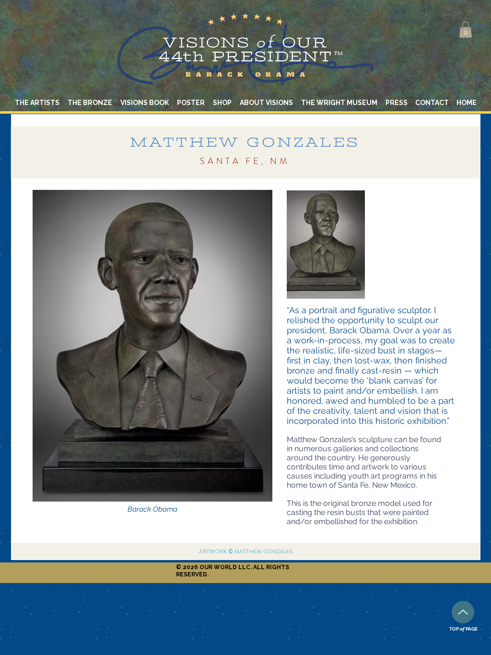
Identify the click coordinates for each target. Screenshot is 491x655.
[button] (465, 29)
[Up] (463, 612)
